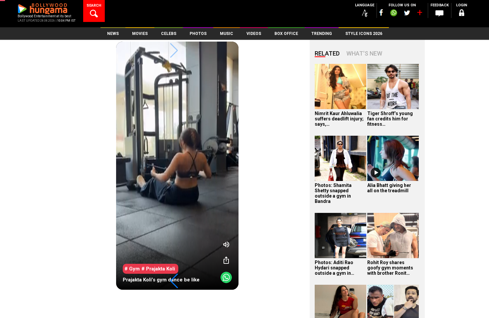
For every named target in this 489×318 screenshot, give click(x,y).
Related (327, 53)
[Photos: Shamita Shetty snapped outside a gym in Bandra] (340, 158)
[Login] (461, 14)
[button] (174, 281)
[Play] (376, 173)
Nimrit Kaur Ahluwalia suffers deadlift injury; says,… (339, 119)
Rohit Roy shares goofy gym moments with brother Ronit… (390, 268)
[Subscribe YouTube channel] (419, 14)
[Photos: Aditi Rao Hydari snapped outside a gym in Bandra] (340, 235)
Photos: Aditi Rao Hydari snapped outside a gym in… (334, 268)
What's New (364, 53)
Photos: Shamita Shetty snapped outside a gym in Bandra (333, 193)
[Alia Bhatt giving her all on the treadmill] (393, 158)
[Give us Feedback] (439, 13)
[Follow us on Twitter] (407, 12)
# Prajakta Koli (158, 269)
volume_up (226, 244)
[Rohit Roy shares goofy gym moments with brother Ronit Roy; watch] (393, 235)
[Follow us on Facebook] (381, 12)
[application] (177, 166)
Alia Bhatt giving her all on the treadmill (389, 188)
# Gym (132, 269)
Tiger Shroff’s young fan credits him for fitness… (390, 119)
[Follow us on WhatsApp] (393, 13)
